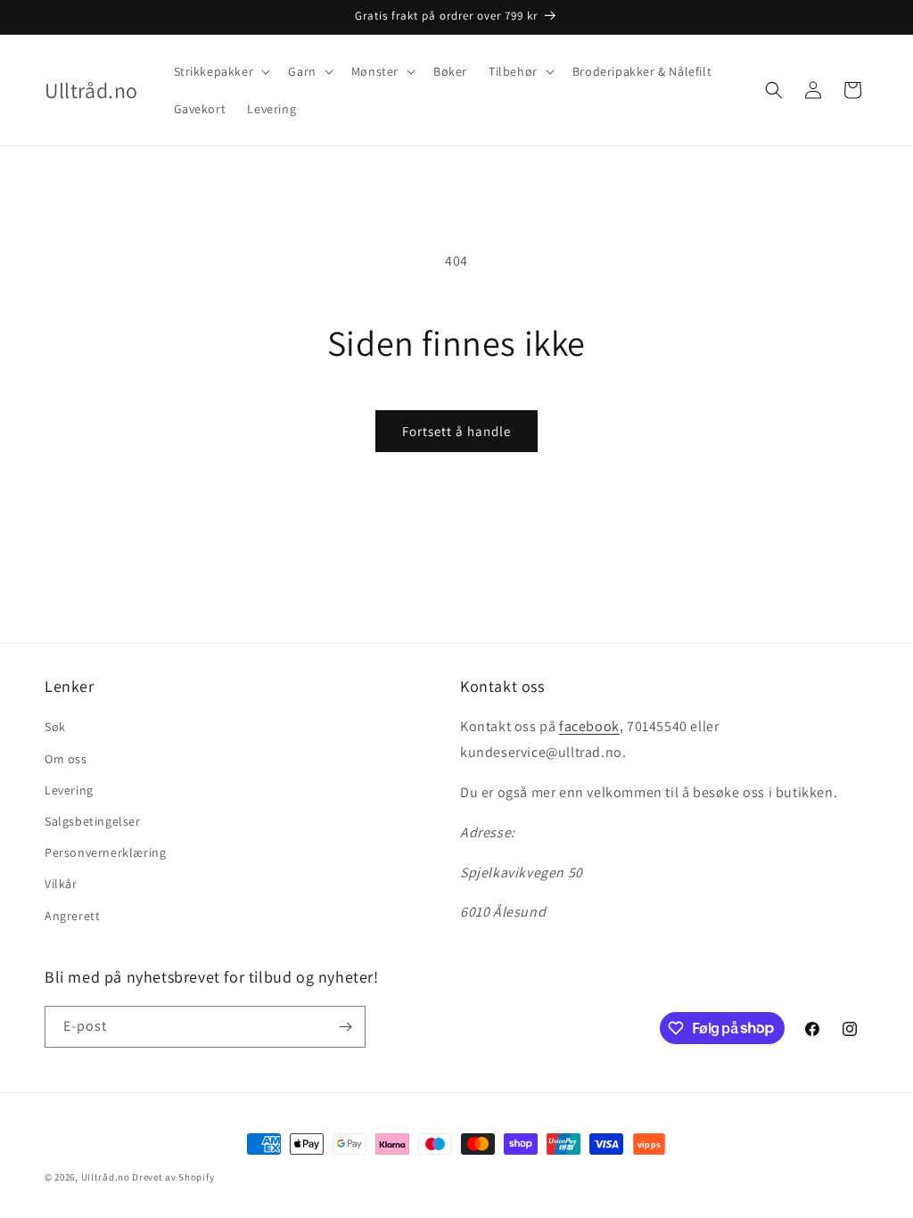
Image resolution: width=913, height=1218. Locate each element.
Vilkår (61, 884)
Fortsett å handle (456, 431)
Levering (69, 790)
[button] (220, 71)
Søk (55, 727)
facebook (589, 726)
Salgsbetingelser (93, 821)
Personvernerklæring (105, 852)
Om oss (66, 759)
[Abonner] (345, 1027)
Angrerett (72, 916)
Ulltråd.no (105, 1177)
